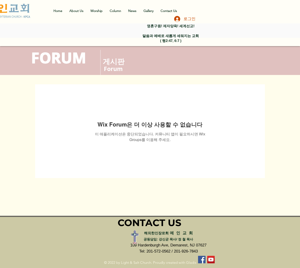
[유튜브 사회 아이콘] (211, 259)
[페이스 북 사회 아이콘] (202, 259)
